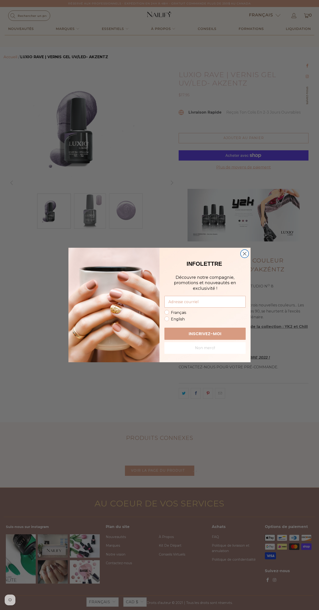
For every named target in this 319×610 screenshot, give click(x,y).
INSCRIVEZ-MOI (205, 334)
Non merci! (205, 348)
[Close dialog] (245, 254)
